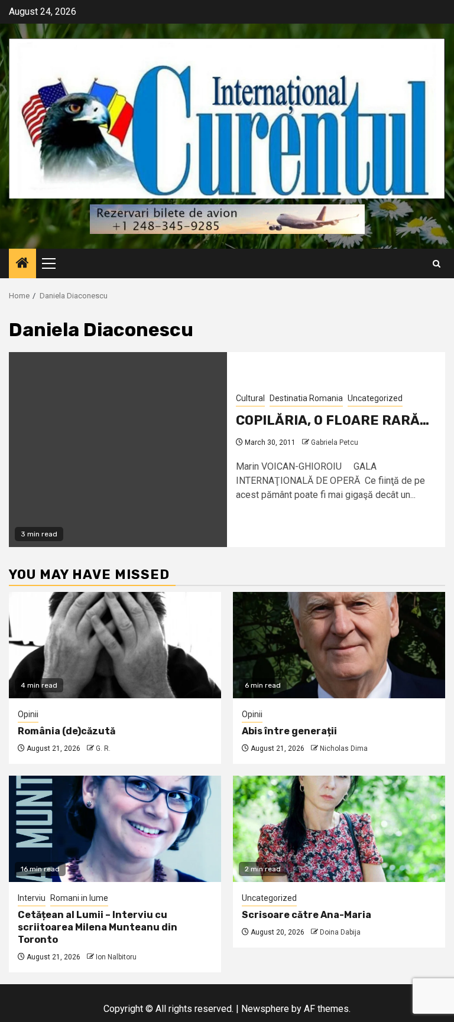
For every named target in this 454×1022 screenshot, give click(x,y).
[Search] (436, 263)
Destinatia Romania (306, 398)
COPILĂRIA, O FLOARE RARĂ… (332, 420)
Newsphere (265, 1008)
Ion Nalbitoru (116, 957)
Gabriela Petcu (334, 442)
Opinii (28, 714)
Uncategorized (375, 398)
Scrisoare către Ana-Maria (306, 914)
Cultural (250, 398)
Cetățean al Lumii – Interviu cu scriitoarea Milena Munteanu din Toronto (97, 927)
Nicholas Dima (344, 748)
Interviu (32, 898)
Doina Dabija (340, 932)
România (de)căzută (66, 731)
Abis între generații (289, 731)
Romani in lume (79, 898)
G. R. (103, 748)
